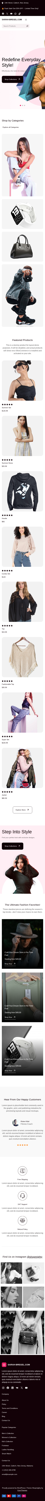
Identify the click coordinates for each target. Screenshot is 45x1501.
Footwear (5, 1445)
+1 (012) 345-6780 (9, 1470)
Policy (4, 1404)
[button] (41, 70)
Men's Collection (8, 1433)
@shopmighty (34, 1256)
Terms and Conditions (10, 1408)
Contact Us (6, 1420)
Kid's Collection (7, 1441)
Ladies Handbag (8, 1449)
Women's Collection (9, 1437)
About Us (5, 1400)
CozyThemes (22, 1490)
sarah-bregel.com (12, 20)
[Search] (27, 26)
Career (4, 1412)
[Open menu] (26, 19)
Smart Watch (6, 1454)
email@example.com (9, 1474)
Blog (3, 1416)
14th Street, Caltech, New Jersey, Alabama (17, 1466)
